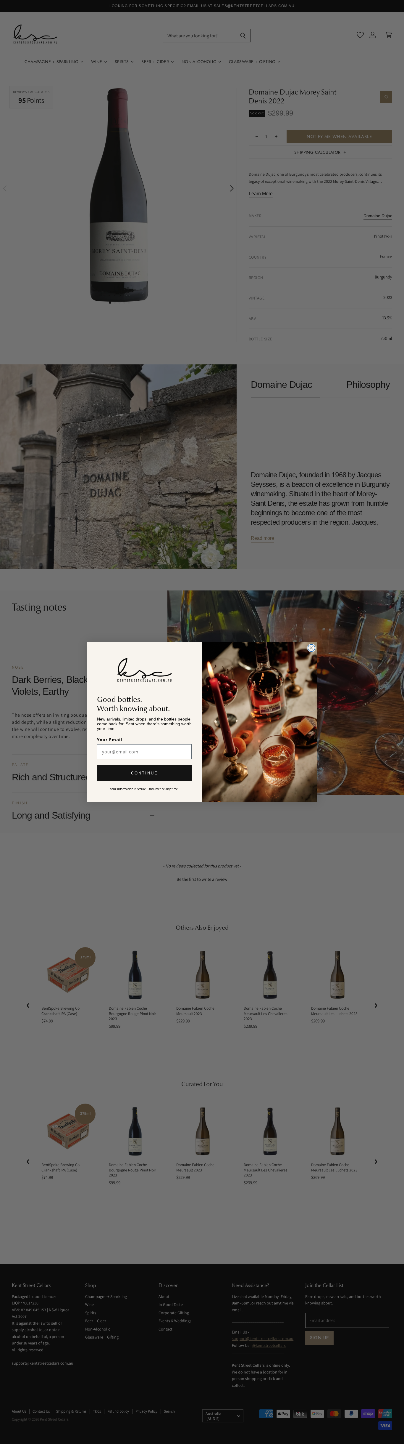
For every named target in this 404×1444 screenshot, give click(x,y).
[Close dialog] (311, 647)
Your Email (109, 739)
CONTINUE (144, 773)
